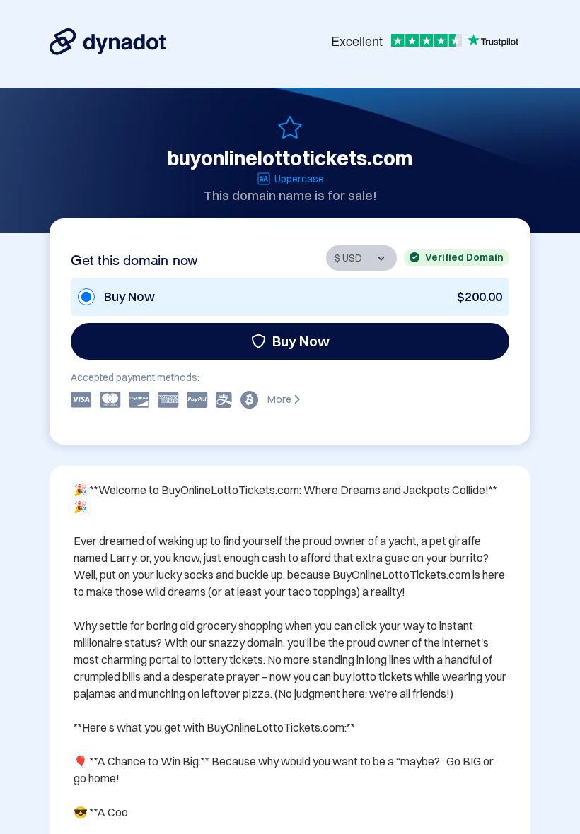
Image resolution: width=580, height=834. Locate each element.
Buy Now (301, 341)
